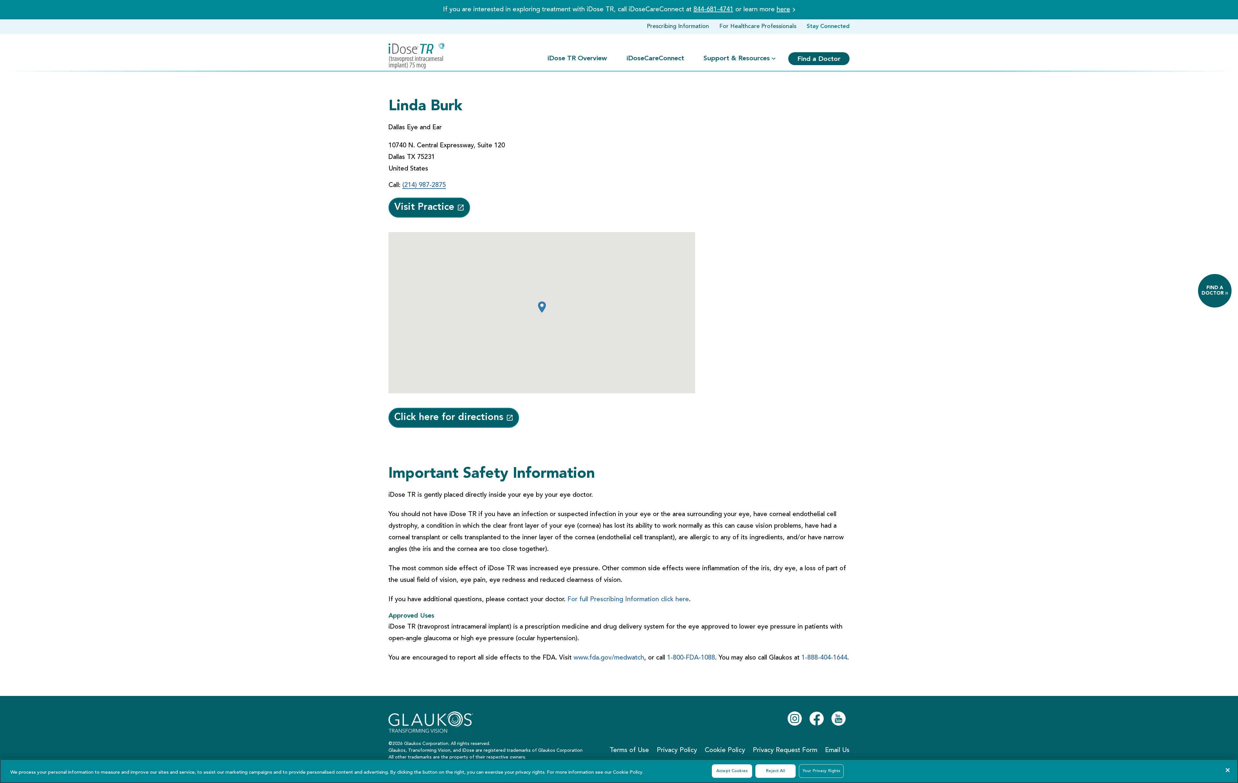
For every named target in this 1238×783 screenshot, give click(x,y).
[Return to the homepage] (416, 56)
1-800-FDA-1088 (691, 658)
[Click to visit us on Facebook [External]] (817, 718)
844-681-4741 (713, 9)
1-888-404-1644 (824, 658)
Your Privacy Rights (821, 771)
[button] (542, 307)
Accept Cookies (732, 771)
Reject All (775, 771)
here (783, 9)
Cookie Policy (628, 772)
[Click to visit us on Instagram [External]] (795, 718)
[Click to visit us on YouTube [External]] (839, 718)
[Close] (1228, 770)
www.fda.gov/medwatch (609, 658)
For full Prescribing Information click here (628, 599)
